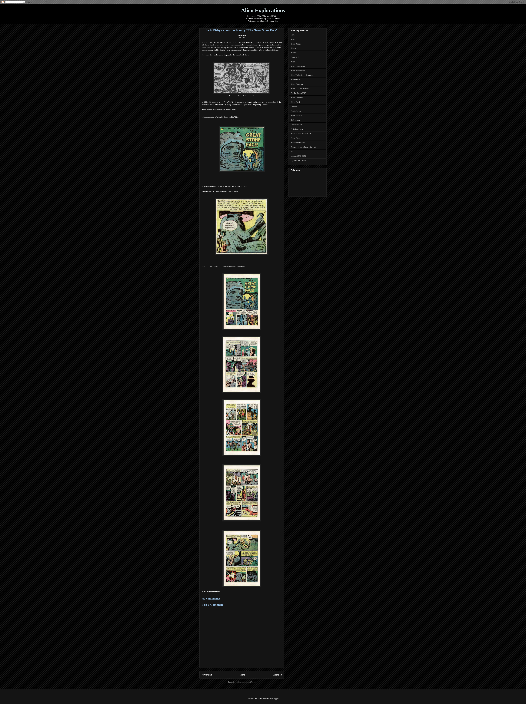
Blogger (275, 699)
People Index (296, 111)
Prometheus (295, 80)
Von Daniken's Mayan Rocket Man (222, 110)
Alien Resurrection (298, 66)
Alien (293, 39)
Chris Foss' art (296, 125)
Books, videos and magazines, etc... (304, 147)
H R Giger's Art (297, 129)
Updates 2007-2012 (298, 161)
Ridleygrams (295, 120)
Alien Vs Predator (298, 71)
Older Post (277, 675)
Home (242, 675)
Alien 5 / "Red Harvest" (300, 89)
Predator (294, 53)
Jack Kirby (241, 37)
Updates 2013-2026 (298, 156)
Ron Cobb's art (296, 116)
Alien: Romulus (297, 98)
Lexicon (294, 107)
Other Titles (295, 138)
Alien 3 (293, 62)
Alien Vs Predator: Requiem (302, 75)
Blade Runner (296, 44)
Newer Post (207, 675)
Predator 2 (295, 57)
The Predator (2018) (299, 93)
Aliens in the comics (298, 143)
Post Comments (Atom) (246, 682)
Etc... (293, 152)
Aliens (293, 48)
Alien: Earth (295, 102)
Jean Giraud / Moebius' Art (301, 134)
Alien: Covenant (297, 84)
